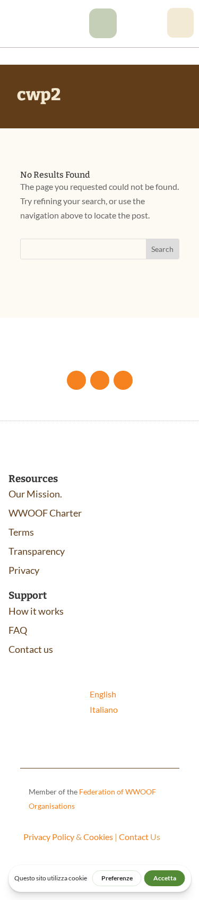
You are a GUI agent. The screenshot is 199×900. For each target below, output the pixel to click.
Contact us (30, 649)
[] (103, 35)
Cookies (98, 837)
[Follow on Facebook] (76, 380)
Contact (134, 837)
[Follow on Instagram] (123, 380)
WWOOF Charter (45, 513)
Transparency (36, 551)
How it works (36, 611)
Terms (21, 532)
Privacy (23, 570)
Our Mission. (35, 494)
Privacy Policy (48, 837)
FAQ (17, 630)
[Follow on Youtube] (99, 380)
